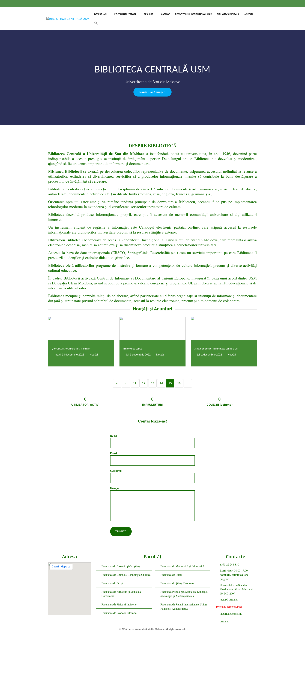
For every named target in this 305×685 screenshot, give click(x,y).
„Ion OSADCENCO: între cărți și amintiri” (71, 349)
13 (152, 383)
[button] (96, 23)
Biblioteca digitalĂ (228, 14)
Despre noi (100, 14)
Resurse (148, 14)
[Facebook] (146, 637)
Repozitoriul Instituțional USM (193, 14)
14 (161, 383)
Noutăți (248, 14)
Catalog (165, 14)
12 (143, 383)
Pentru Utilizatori (125, 14)
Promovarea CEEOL (132, 349)
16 (179, 383)
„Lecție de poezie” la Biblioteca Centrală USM (217, 349)
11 (134, 383)
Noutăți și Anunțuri (152, 92)
